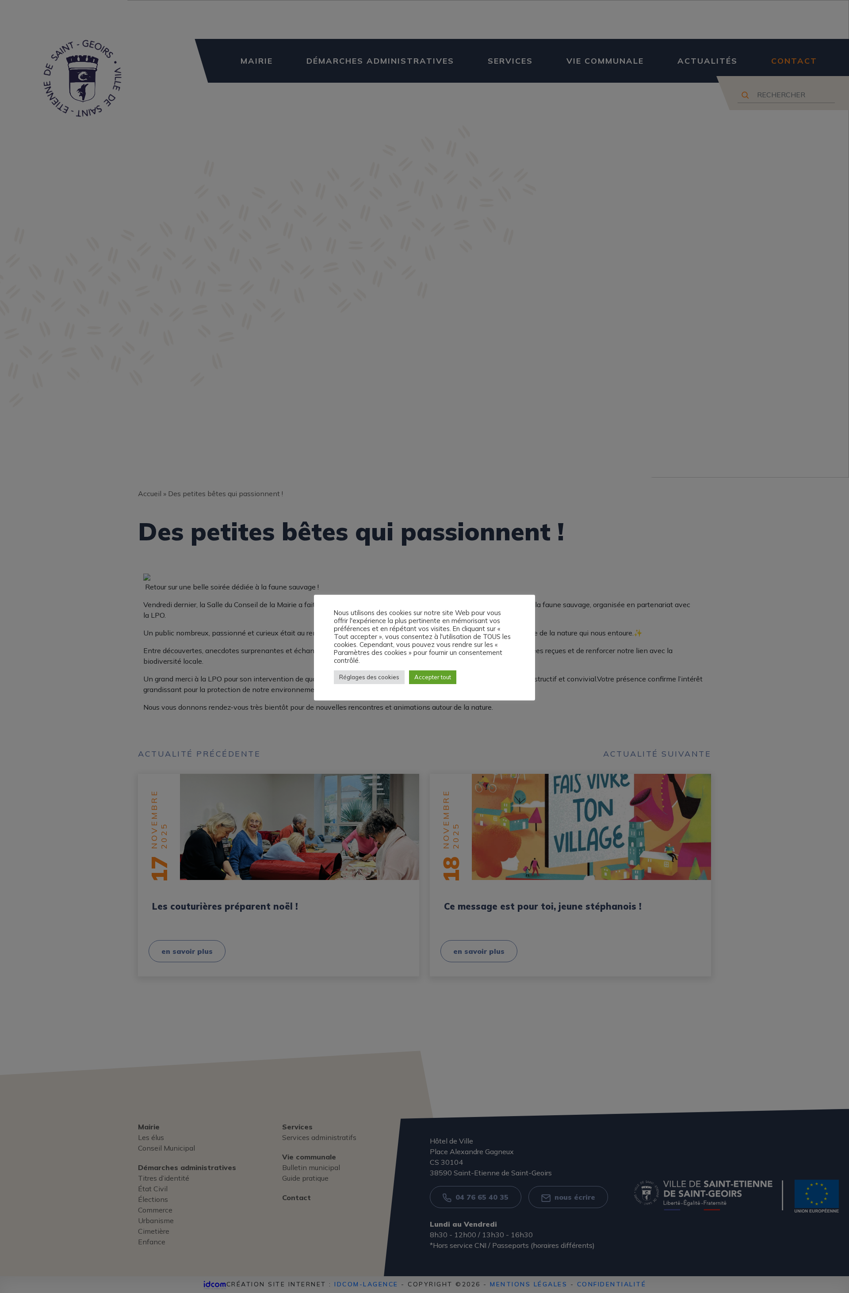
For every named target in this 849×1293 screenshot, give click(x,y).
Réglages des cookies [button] (369, 677)
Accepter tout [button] (432, 677)
